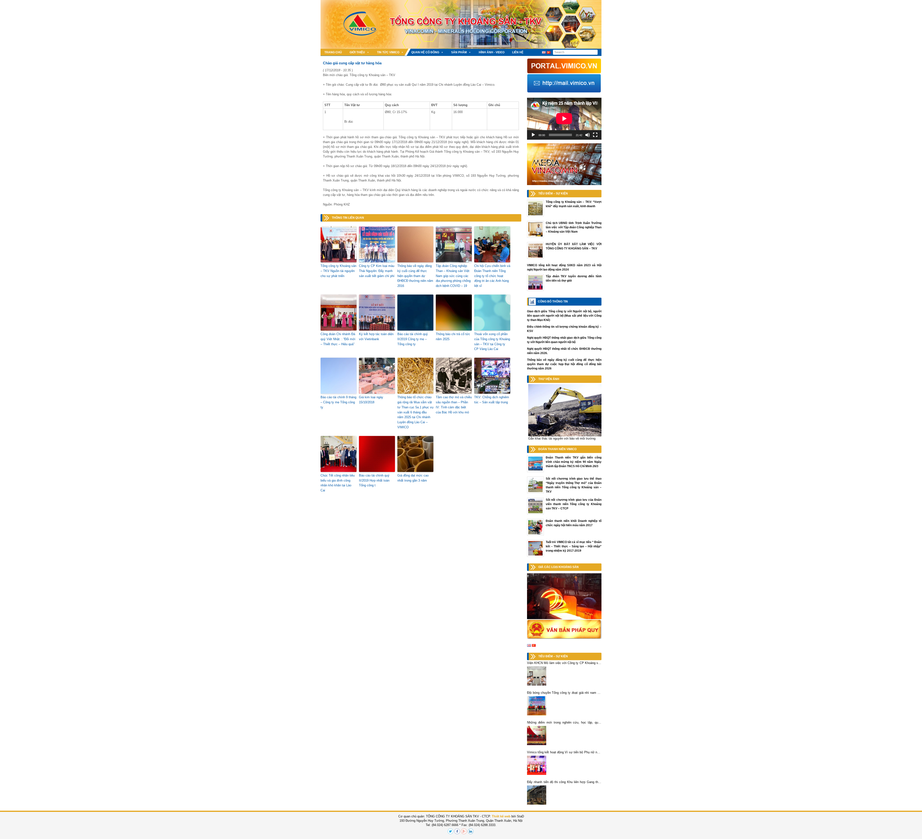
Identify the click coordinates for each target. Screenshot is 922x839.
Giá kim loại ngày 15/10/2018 (371, 399)
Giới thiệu (357, 52)
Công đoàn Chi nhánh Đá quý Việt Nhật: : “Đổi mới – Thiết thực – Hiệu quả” (338, 339)
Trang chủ (333, 52)
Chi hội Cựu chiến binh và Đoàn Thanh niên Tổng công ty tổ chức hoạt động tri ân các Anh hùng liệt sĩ (492, 276)
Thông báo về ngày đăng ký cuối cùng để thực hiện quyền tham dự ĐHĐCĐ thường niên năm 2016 (415, 276)
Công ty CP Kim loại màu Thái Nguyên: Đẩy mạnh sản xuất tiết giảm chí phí (376, 271)
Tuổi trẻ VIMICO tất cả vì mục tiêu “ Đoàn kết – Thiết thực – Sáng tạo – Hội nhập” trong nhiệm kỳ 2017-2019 (573, 546)
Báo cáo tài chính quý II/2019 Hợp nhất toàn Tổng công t (374, 480)
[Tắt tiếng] (587, 135)
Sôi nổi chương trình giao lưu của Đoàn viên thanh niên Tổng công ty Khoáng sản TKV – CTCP (573, 504)
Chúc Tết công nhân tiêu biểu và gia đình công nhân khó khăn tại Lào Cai (338, 483)
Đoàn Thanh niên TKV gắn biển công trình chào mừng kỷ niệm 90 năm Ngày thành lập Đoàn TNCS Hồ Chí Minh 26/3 (573, 462)
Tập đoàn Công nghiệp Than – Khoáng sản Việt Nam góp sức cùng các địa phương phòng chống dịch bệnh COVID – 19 (453, 276)
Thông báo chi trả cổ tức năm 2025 (453, 336)
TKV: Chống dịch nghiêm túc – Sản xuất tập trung (491, 399)
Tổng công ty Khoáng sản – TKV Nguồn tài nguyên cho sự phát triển (338, 271)
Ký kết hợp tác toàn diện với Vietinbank (376, 336)
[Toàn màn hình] (595, 135)
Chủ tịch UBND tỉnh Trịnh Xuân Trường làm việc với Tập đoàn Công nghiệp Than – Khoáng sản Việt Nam (573, 227)
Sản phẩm (459, 52)
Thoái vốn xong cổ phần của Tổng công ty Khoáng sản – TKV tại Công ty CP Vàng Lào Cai (492, 341)
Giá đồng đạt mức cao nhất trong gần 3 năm (413, 478)
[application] (564, 118)
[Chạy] (533, 135)
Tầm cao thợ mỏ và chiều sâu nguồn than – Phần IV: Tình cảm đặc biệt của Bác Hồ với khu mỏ (454, 404)
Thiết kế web (501, 816)
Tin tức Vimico (388, 52)
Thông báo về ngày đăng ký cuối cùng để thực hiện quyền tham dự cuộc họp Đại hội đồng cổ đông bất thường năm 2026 (564, 364)
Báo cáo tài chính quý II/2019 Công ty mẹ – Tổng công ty (412, 339)
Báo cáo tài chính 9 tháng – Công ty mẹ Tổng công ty (338, 402)
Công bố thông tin (553, 301)
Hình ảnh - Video (491, 52)
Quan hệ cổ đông (425, 52)
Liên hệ (517, 52)
